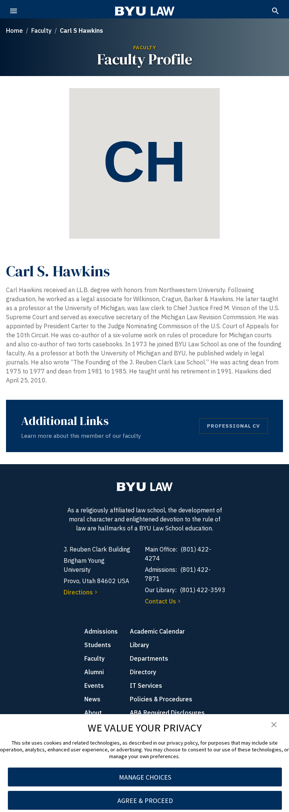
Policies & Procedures (161, 699)
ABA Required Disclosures (167, 712)
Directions (78, 592)
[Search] (275, 10)
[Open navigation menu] (13, 10)
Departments (149, 658)
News (92, 699)
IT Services (146, 685)
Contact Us (160, 601)
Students (97, 645)
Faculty (41, 30)
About (93, 712)
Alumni (94, 672)
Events (94, 685)
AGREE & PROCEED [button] (145, 800)
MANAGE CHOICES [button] (145, 777)
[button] (274, 725)
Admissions (101, 631)
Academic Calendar (157, 631)
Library (139, 645)
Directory (143, 672)
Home (14, 30)
